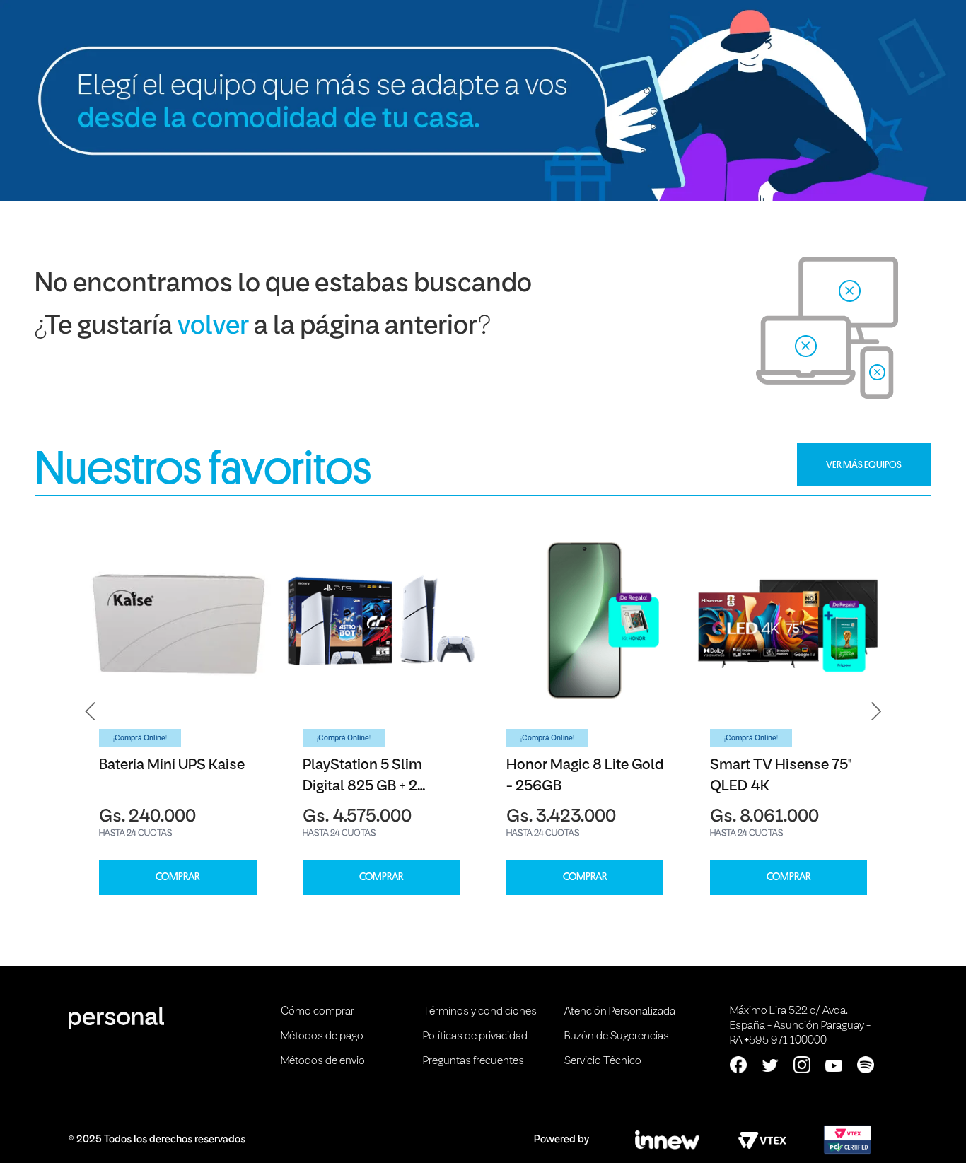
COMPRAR (177, 877)
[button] (90, 712)
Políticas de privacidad (475, 1036)
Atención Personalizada (619, 1012)
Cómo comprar (317, 1012)
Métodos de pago (322, 1036)
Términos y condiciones (480, 1012)
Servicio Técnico (602, 1061)
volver (213, 327)
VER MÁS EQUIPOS (864, 464)
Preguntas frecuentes (473, 1061)
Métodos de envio (323, 1061)
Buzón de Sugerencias (616, 1036)
